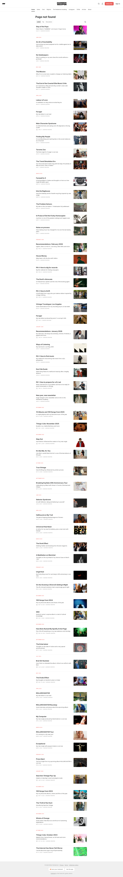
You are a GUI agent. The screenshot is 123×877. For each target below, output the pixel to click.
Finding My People (43, 137)
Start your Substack (57, 869)
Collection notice (73, 865)
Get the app (69, 869)
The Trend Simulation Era (45, 161)
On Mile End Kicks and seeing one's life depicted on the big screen (53, 126)
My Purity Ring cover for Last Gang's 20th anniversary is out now (53, 575)
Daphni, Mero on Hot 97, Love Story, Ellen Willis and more (53, 246)
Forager (39, 112)
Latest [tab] (38, 22)
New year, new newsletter (46, 395)
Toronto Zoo (41, 150)
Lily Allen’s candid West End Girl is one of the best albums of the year (53, 454)
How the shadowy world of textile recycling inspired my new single (53, 194)
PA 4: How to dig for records (47, 268)
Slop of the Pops (42, 27)
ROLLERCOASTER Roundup (46, 705)
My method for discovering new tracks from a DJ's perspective (50, 359)
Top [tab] (43, 22)
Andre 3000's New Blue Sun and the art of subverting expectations (51, 821)
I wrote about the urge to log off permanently (49, 850)
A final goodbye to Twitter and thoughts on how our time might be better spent (52, 181)
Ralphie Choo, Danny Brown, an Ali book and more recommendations (50, 838)
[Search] (98, 3)
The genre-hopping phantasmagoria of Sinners (49, 517)
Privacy (62, 865)
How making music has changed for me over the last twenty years (53, 230)
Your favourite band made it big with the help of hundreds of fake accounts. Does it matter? (53, 164)
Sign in (118, 4)
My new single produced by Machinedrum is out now (51, 719)
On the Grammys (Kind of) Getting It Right (52, 585)
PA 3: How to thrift (43, 291)
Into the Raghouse (43, 191)
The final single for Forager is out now (47, 152)
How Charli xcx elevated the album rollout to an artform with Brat (53, 664)
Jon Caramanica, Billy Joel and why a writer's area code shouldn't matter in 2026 (52, 86)
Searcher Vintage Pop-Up (46, 776)
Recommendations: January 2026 (49, 331)
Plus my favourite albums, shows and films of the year (51, 793)
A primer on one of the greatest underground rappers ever (53, 218)
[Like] (37, 430)
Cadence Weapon (45, 31)
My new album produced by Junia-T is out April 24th (51, 318)
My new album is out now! (43, 114)
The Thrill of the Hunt (44, 803)
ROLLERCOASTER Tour (45, 732)
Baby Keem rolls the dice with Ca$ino (46, 258)
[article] (61, 30)
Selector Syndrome (43, 500)
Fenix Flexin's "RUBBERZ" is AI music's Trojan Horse (51, 29)
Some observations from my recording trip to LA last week (53, 306)
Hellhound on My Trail (44, 515)
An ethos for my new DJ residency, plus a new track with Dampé (52, 530)
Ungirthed (40, 572)
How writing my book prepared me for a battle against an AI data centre (53, 45)
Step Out (39, 439)
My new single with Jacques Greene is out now (49, 746)
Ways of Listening (43, 344)
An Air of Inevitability (44, 42)
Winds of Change (42, 818)
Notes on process (43, 227)
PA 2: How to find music (45, 356)
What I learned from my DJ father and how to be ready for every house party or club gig (52, 385)
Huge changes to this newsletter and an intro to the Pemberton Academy (51, 398)
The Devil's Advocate (44, 279)
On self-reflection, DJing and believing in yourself (50, 502)
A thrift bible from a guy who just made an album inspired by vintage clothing (53, 294)
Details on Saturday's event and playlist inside (49, 778)
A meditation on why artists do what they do (49, 102)
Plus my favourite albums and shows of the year (50, 602)
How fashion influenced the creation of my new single (51, 441)
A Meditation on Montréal (45, 555)
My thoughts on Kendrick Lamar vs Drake (48, 680)
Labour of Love (42, 100)
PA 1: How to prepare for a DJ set (48, 382)
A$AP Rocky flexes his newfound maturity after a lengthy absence (52, 372)
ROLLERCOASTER (43, 693)
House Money (41, 256)
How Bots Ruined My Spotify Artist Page (51, 629)
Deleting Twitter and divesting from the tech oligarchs (51, 546)
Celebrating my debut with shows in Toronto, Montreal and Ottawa (53, 486)
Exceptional (40, 744)
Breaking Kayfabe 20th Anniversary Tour (52, 483)
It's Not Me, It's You (43, 451)
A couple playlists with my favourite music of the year (51, 414)
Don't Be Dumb (41, 369)
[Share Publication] (102, 3)
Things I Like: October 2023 (46, 835)
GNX (38, 612)
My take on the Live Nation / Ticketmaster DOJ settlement (52, 206)
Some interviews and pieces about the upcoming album (52, 707)
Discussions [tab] (49, 22)
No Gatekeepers (42, 55)
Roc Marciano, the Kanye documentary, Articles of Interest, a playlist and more (53, 334)
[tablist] (44, 22)
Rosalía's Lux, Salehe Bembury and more (47, 426)
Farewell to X (41, 178)
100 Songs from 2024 (44, 600)
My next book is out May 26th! (45, 347)
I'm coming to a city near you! (44, 734)
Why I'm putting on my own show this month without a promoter (52, 58)
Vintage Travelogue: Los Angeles (49, 304)
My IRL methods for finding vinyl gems (47, 270)
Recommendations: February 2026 (49, 244)
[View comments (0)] (49, 63)
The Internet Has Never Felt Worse (49, 848)
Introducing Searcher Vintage (44, 805)
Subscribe (109, 4)
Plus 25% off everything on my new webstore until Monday (53, 631)
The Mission (41, 72)
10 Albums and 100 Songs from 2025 (50, 412)
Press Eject (40, 759)
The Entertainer (42, 644)
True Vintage (41, 468)
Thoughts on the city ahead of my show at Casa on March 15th (52, 558)
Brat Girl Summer (42, 661)
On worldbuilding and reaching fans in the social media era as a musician (53, 139)
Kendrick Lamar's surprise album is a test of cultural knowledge (51, 615)
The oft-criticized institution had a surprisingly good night (52, 587)
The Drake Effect (42, 678)
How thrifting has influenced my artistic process (50, 470)
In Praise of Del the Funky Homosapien (50, 216)
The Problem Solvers (44, 204)
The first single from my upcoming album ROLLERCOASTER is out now (54, 762)
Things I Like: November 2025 (47, 424)
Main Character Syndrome (46, 123)
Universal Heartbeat (44, 527)
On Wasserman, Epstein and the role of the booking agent (52, 281)
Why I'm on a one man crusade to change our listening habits (53, 74)
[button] (33, 9)
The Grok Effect (42, 543)
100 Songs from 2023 (44, 791)
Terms (66, 865)
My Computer (41, 716)
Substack (53, 873)
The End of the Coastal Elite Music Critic (51, 83)
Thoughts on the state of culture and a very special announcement (50, 647)
